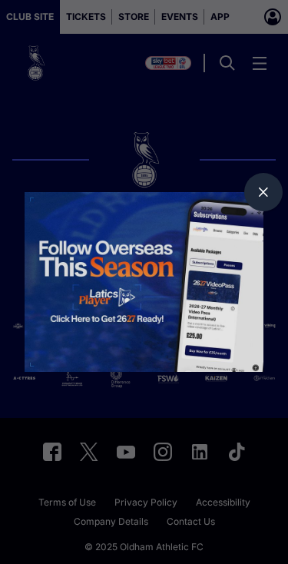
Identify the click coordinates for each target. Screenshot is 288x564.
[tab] (263, 192)
